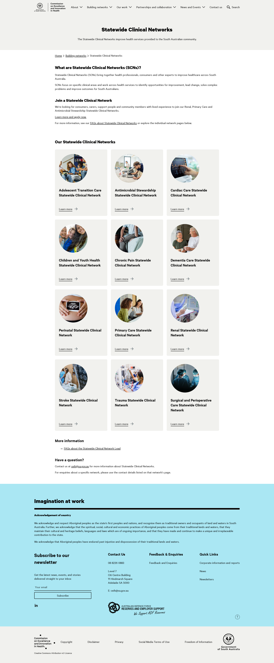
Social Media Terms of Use (154, 641)
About (74, 7)
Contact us (216, 7)
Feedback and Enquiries (163, 562)
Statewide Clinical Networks (106, 55)
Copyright (66, 641)
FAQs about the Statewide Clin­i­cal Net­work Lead (92, 448)
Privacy (119, 641)
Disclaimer (94, 641)
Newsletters (207, 579)
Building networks (97, 7)
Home (58, 55)
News (203, 571)
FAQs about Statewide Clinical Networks (113, 123)
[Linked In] (36, 605)
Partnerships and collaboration (154, 7)
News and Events (191, 7)
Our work (122, 7)
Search (236, 7)
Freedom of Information (198, 641)
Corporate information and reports (220, 562)
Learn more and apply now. (70, 116)
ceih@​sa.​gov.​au (80, 466)
